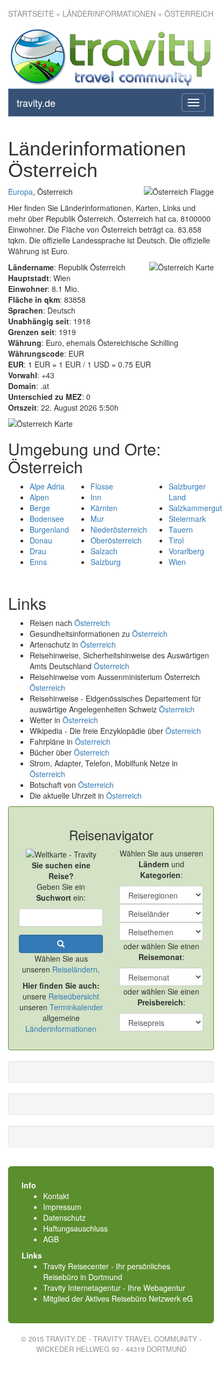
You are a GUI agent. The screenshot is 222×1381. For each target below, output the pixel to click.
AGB (51, 1239)
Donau (41, 540)
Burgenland (49, 529)
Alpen (39, 497)
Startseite (31, 13)
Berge (40, 507)
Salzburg (106, 561)
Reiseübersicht (73, 996)
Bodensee (47, 518)
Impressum (62, 1206)
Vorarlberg (186, 551)
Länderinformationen (60, 1028)
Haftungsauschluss (75, 1228)
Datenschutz (64, 1217)
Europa (20, 191)
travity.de (36, 103)
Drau (38, 551)
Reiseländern (75, 969)
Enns (38, 561)
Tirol (176, 540)
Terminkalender (76, 1007)
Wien (177, 561)
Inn (96, 497)
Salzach (104, 551)
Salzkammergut (195, 507)
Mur (97, 518)
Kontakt (56, 1195)
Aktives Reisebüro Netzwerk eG (139, 1298)
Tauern (181, 529)
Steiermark (187, 518)
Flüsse (102, 486)
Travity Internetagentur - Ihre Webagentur (114, 1287)
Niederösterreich (119, 529)
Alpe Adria (47, 486)
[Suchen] (61, 944)
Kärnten (104, 507)
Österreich (92, 622)
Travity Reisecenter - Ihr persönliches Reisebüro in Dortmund (106, 1271)
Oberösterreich (116, 540)
